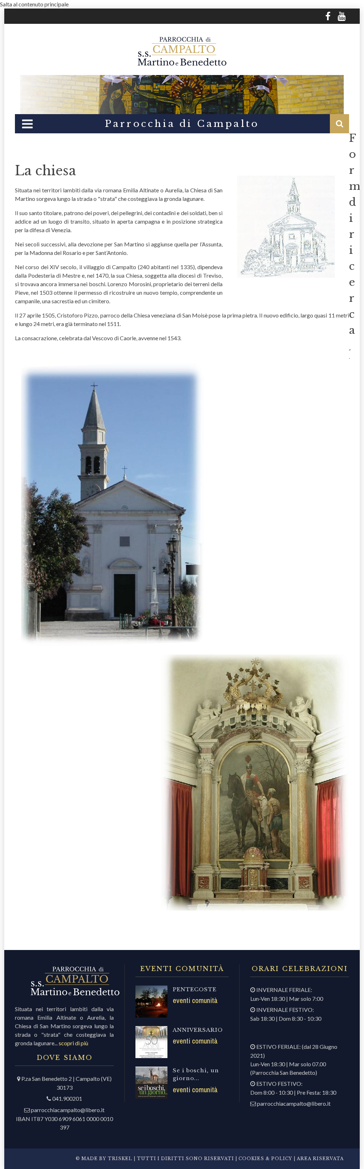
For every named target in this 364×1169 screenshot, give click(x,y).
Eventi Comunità (195, 1000)
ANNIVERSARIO (198, 1029)
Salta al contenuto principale (34, 4)
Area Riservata (320, 1158)
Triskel (120, 1158)
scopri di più (73, 1043)
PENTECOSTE (194, 989)
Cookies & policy (264, 1158)
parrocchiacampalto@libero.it (68, 1109)
